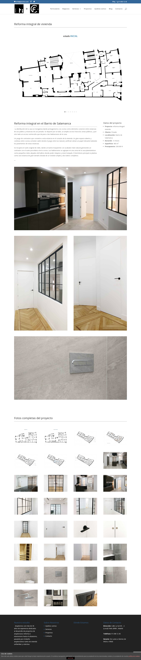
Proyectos (88, 9)
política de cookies (134, 656)
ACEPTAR (70, 658)
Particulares (54, 9)
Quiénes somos (100, 9)
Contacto (118, 9)
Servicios (75, 9)
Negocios (65, 9)
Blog (113, 1)
